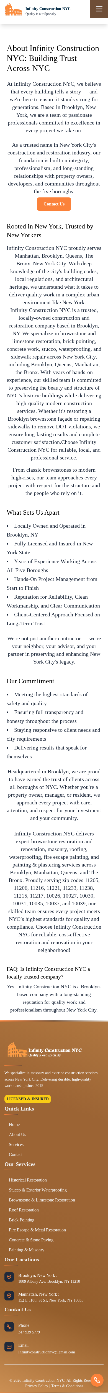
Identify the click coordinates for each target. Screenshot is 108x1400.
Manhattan (27, 256)
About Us (17, 1134)
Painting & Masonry (26, 1249)
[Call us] (97, 1380)
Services (16, 1144)
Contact (15, 1154)
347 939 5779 (29, 1332)
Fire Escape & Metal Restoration (37, 1230)
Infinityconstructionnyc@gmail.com (46, 1352)
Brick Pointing (21, 1220)
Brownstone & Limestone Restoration (42, 1200)
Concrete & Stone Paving (31, 1240)
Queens (73, 256)
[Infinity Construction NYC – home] (13, 11)
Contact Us (54, 204)
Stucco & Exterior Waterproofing (38, 1190)
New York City (49, 263)
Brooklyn (52, 256)
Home (14, 1124)
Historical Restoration (28, 1180)
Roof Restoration (24, 1210)
